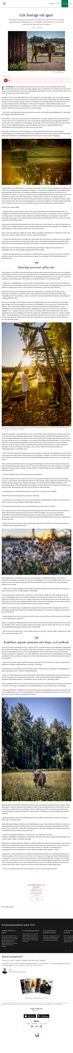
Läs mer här (45, 998)
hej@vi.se (38, 1010)
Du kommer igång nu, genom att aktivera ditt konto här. (28, 965)
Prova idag (64, 3)
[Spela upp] (6, 80)
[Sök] (58, 3)
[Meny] (70, 3)
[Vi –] (4, 3)
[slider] (9, 80)
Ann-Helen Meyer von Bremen (36, 886)
